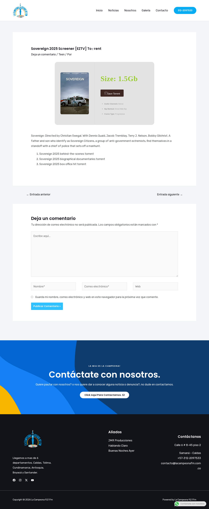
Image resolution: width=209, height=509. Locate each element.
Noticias (113, 10)
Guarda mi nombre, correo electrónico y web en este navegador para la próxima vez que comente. (96, 297)
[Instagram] (20, 480)
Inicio (99, 10)
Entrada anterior (38, 194)
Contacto (162, 10)
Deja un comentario (43, 54)
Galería (146, 10)
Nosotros (130, 10)
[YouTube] (32, 480)
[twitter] (26, 480)
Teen (61, 54)
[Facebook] (14, 480)
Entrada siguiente (170, 194)
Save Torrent (113, 93)
